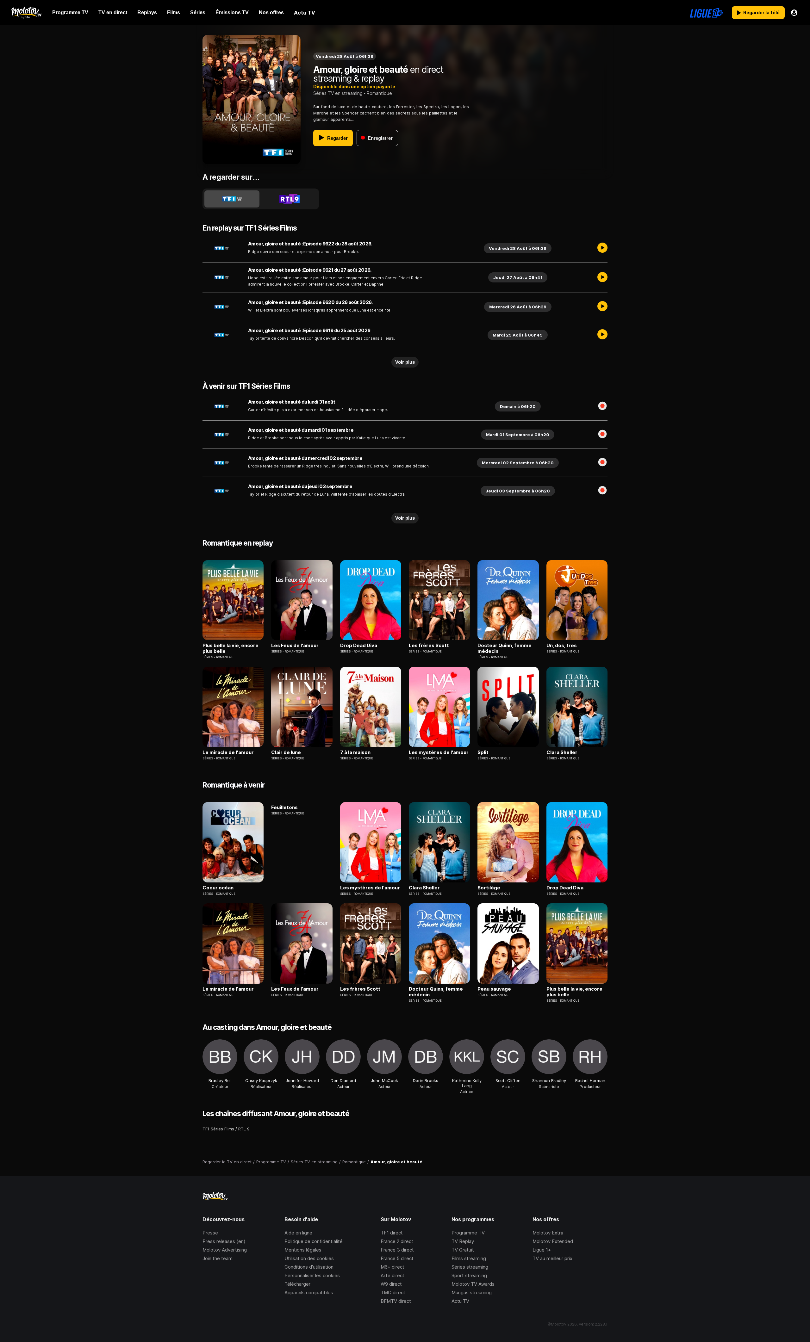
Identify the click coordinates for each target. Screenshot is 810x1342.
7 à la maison (355, 752)
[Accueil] (26, 12)
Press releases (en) (224, 1241)
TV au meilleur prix (552, 1258)
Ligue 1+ (542, 1250)
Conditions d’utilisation (308, 1267)
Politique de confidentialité (313, 1241)
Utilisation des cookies (309, 1258)
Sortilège (488, 888)
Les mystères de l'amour (439, 752)
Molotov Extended (553, 1241)
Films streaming (469, 1258)
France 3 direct (397, 1250)
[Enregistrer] (602, 406)
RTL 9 (244, 1128)
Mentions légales (302, 1250)
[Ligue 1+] (706, 12)
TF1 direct (392, 1233)
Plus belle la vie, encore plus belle (230, 648)
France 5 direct (397, 1258)
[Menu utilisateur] (794, 12)
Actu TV (460, 1301)
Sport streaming (469, 1275)
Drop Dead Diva (358, 645)
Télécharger (297, 1284)
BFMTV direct (396, 1301)
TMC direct (393, 1292)
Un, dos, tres (561, 645)
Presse (210, 1233)
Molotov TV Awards (473, 1284)
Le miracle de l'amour (228, 752)
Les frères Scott (429, 645)
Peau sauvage (494, 989)
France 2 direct (397, 1241)
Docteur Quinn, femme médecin (504, 648)
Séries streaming (470, 1267)
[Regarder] (602, 248)
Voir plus (405, 362)
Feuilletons (284, 807)
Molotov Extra (548, 1233)
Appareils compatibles (308, 1292)
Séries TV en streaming (338, 93)
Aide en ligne (298, 1233)
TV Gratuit (463, 1250)
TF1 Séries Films (218, 1128)
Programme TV (468, 1233)
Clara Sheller (561, 752)
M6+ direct (392, 1267)
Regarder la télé (761, 12)
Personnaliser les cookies (312, 1275)
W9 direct (391, 1284)
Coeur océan (218, 888)
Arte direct (392, 1275)
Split (483, 752)
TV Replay (463, 1241)
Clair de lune (286, 752)
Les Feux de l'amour (295, 645)
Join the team (217, 1258)
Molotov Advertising (224, 1250)
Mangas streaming (472, 1292)
